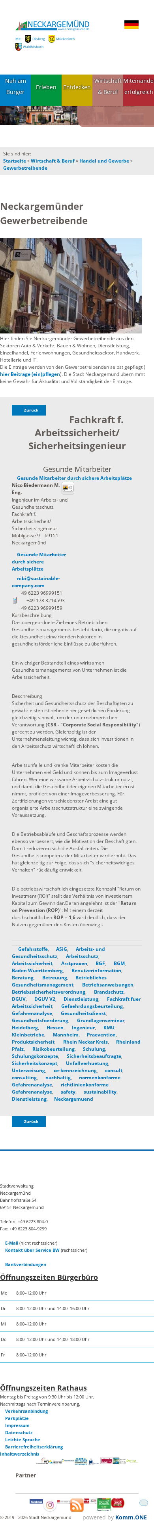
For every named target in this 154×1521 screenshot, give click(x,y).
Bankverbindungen (25, 1264)
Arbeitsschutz (81, 956)
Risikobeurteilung (53, 1049)
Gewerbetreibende (25, 168)
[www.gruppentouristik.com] (117, 1506)
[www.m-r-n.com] (55, 1464)
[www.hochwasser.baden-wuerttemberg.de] (81, 1463)
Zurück (31, 410)
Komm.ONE (131, 1517)
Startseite (14, 160)
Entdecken (77, 87)
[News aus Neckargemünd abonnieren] (77, 1510)
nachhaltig (57, 1077)
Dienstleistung (80, 999)
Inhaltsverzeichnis (19, 1454)
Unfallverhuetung (86, 1063)
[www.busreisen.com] (104, 1509)
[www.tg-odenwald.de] (132, 1461)
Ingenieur (83, 1027)
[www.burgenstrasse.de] (106, 1462)
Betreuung (54, 977)
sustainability (99, 1091)
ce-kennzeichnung (75, 1070)
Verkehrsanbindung (26, 1411)
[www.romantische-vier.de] (93, 1464)
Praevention (101, 1034)
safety (67, 1091)
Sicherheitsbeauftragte (93, 1056)
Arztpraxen (73, 963)
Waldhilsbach (33, 46)
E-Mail (11, 1243)
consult (113, 1070)
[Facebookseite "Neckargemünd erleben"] (36, 1502)
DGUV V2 (44, 999)
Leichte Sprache (22, 1439)
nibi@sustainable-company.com (36, 582)
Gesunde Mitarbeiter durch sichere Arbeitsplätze (74, 478)
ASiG (61, 949)
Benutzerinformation (95, 970)
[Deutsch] (131, 27)
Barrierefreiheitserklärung (34, 1447)
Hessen (54, 1027)
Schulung (93, 1049)
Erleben (46, 87)
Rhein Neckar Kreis (85, 1041)
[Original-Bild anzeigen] (71, 286)
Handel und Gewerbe (104, 160)
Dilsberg (38, 38)
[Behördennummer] (42, 1462)
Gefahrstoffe (32, 949)
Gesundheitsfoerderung (40, 1020)
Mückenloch (65, 38)
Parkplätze (17, 1418)
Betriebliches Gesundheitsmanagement (59, 981)
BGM (119, 963)
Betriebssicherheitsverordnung (48, 991)
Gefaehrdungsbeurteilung (91, 1006)
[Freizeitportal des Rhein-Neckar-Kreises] (68, 1461)
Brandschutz (108, 991)
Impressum (17, 1425)
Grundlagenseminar (100, 1020)
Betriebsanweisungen (107, 984)
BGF (99, 963)
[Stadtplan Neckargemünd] (63, 1502)
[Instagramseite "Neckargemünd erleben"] (49, 1510)
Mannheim (65, 1034)
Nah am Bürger (15, 86)
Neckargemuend (73, 1099)
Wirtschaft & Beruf (108, 86)
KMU (108, 1027)
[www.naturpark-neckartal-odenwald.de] (119, 1462)
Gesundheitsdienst (83, 1013)
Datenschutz (18, 1432)
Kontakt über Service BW (32, 1250)
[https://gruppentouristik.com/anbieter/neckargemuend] (90, 1502)
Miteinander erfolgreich (138, 86)
